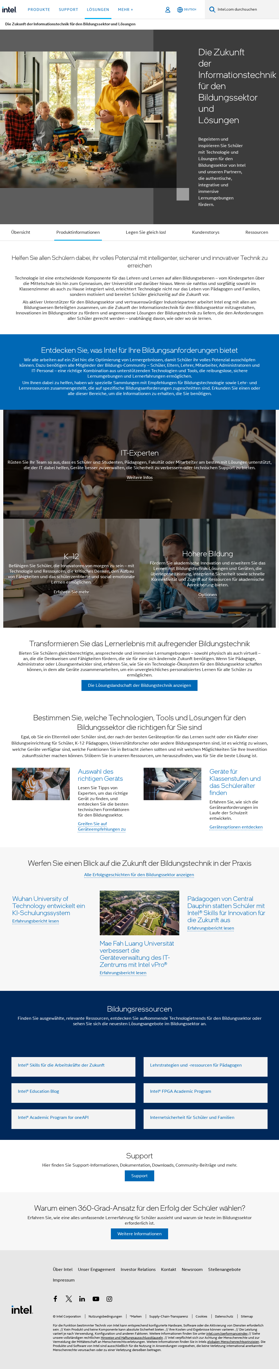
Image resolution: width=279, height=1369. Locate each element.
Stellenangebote (224, 1269)
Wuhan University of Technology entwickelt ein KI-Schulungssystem (48, 905)
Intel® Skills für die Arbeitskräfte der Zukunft (61, 1065)
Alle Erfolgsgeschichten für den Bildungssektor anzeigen (139, 875)
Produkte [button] (39, 9)
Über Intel (62, 1269)
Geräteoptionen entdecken (236, 827)
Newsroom (192, 1269)
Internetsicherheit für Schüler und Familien (192, 1117)
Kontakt (168, 1269)
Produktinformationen (78, 232)
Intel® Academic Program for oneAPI (53, 1117)
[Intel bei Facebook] (55, 1300)
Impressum (64, 1280)
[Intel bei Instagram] (109, 1300)
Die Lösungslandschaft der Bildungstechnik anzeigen (139, 685)
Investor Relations (138, 1269)
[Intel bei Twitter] (69, 1300)
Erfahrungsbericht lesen (35, 921)
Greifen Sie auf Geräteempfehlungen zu (102, 826)
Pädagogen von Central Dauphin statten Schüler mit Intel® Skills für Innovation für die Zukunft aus (226, 909)
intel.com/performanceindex (227, 1333)
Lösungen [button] (98, 9)
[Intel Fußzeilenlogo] (22, 1309)
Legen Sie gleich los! (146, 232)
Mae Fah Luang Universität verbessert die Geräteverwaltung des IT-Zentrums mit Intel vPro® (137, 954)
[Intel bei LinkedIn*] (82, 1300)
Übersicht (20, 232)
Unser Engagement (96, 1269)
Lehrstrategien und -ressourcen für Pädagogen (196, 1065)
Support (139, 1176)
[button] (139, 774)
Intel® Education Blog (38, 1091)
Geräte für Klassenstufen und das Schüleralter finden (235, 782)
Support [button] (68, 9)
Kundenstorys (205, 232)
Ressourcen (256, 232)
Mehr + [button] (125, 9)
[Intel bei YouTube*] (96, 1300)
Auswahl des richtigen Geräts (100, 774)
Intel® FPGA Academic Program (180, 1091)
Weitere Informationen (139, 1234)
